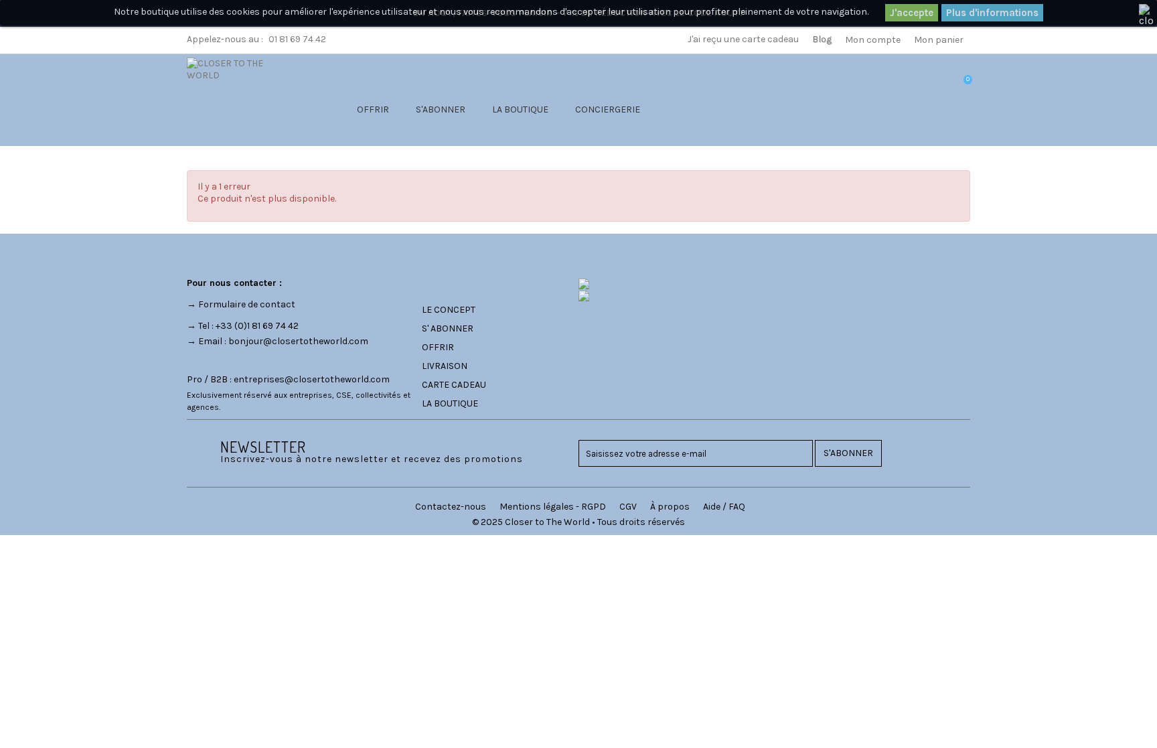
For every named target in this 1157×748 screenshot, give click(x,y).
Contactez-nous (450, 506)
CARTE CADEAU (454, 384)
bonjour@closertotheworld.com (298, 341)
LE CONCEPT (448, 309)
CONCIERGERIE (607, 109)
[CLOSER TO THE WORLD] (242, 96)
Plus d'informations (992, 13)
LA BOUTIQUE (520, 109)
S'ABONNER (440, 109)
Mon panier (938, 40)
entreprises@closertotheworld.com (312, 379)
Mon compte (873, 40)
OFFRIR (373, 109)
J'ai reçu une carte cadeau (743, 39)
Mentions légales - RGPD (552, 506)
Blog (822, 39)
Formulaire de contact (246, 304)
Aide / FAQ (724, 506)
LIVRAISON (444, 366)
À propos (670, 506)
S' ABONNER (447, 328)
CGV (628, 506)
